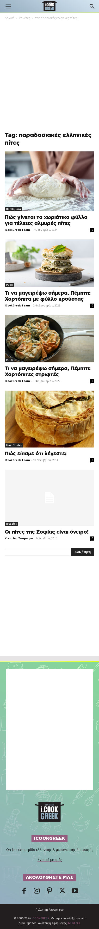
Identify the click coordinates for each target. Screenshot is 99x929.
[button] (8, 6)
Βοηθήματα (13, 209)
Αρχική (9, 18)
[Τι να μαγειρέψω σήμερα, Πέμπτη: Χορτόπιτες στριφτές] (49, 338)
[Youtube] (75, 892)
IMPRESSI (74, 923)
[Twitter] (62, 892)
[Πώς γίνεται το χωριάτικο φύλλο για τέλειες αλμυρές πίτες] (49, 181)
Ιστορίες (11, 523)
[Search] (92, 6)
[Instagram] (37, 892)
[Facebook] (24, 892)
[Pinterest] (49, 892)
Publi (9, 284)
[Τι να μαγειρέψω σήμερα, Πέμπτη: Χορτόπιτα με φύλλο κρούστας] (49, 263)
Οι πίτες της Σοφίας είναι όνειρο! (47, 532)
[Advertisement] (49, 616)
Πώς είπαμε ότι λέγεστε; (36, 453)
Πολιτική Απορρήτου (50, 909)
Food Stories (14, 445)
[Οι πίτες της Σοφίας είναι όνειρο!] (49, 498)
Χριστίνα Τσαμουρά (19, 538)
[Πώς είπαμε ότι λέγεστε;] (49, 419)
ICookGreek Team (17, 229)
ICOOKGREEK (40, 918)
